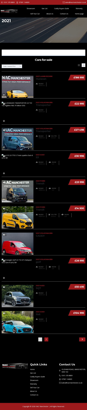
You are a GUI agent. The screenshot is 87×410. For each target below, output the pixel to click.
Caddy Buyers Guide (61, 8)
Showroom (31, 8)
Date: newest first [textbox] (9, 66)
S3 (40, 156)
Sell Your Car (35, 14)
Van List (44, 8)
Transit (40, 182)
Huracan (44, 77)
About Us (49, 14)
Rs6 (40, 313)
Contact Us (64, 14)
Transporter (44, 103)
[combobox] (12, 66)
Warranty (79, 8)
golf (44, 260)
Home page (79, 14)
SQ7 (40, 287)
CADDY (44, 234)
